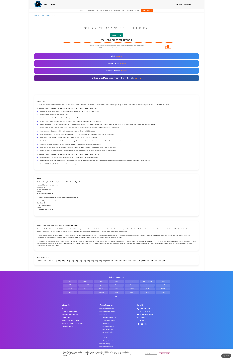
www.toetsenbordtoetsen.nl (107, 320)
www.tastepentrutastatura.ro (107, 317)
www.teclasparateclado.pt (106, 332)
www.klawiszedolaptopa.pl (106, 308)
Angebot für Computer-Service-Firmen (72, 323)
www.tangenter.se (104, 335)
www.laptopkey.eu (104, 323)
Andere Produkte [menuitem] (103, 10)
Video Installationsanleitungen (70, 320)
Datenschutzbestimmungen (69, 311)
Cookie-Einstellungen (151, 354)
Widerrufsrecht (66, 317)
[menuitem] (83, 10)
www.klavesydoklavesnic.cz (107, 341)
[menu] (116, 10)
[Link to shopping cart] (194, 4)
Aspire (48, 15)
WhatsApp (143, 317)
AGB (63, 308)
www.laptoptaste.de (105, 338)
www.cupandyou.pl (104, 343)
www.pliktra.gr (103, 314)
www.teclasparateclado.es (106, 326)
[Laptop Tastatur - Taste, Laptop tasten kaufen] (38, 4)
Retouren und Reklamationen (70, 314)
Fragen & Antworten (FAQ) (69, 326)
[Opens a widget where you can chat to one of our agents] (226, 356)
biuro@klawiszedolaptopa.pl (45, 193)
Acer (43, 15)
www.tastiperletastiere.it (106, 346)
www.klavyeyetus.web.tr (106, 329)
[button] (179, 4)
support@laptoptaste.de (146, 314)
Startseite (36, 15)
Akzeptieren (164, 354)
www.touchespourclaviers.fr (107, 311)
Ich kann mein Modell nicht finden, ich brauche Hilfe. (116, 78)
